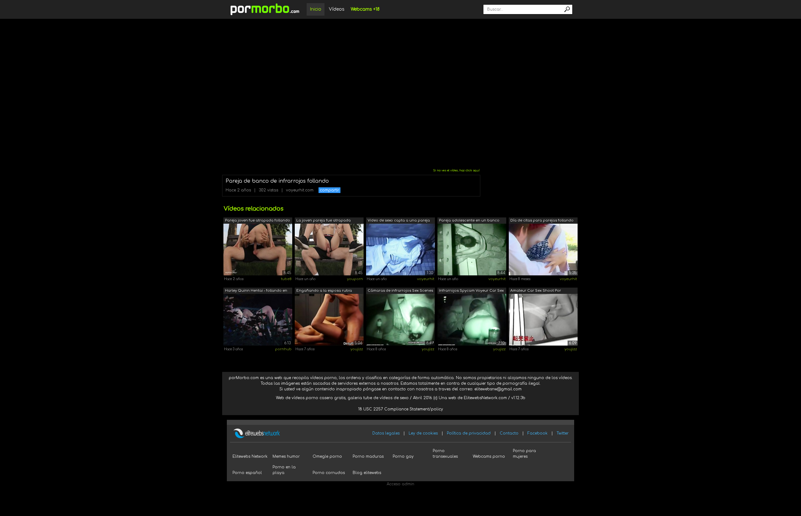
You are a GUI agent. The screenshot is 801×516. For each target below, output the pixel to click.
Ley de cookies (423, 433)
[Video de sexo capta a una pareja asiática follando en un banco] (400, 249)
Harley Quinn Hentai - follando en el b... (256, 291)
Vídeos (336, 9)
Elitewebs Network (250, 456)
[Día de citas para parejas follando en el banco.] (543, 249)
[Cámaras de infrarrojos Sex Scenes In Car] (400, 319)
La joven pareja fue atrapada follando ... (323, 221)
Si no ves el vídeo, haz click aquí (456, 170)
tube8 (286, 279)
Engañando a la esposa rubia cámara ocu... (324, 291)
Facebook (538, 433)
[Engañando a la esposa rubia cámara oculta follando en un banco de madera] (329, 319)
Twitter (563, 433)
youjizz (356, 349)
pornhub (283, 349)
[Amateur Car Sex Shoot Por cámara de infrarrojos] (543, 319)
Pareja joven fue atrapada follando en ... (257, 221)
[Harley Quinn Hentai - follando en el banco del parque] (257, 319)
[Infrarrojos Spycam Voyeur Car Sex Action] (471, 319)
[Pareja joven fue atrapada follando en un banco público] (257, 249)
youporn (355, 279)
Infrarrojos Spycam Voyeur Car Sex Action (471, 291)
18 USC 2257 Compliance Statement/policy (400, 409)
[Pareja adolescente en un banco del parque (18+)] (471, 249)
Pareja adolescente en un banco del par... (469, 221)
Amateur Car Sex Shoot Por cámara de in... (535, 291)
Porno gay (403, 456)
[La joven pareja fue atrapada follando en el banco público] (329, 249)
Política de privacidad (469, 433)
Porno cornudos (329, 473)
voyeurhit (425, 279)
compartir (329, 190)
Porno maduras (368, 456)
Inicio (315, 9)
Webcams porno (489, 456)
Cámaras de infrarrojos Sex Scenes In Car (400, 291)
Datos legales (386, 433)
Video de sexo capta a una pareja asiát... (399, 221)
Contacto (509, 433)
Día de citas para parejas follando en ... (542, 221)
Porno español (247, 473)
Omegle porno (327, 456)
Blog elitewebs (367, 473)
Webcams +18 (365, 9)
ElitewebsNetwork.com (485, 398)
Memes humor (286, 456)
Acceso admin (400, 484)
